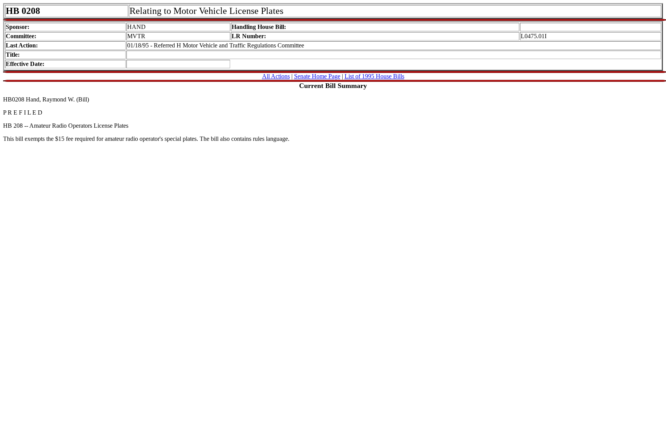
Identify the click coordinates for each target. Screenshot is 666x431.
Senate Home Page (317, 76)
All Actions (276, 76)
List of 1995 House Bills (374, 76)
